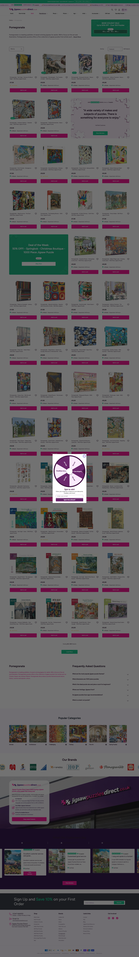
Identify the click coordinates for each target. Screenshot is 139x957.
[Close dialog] (84, 456)
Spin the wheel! (69, 500)
